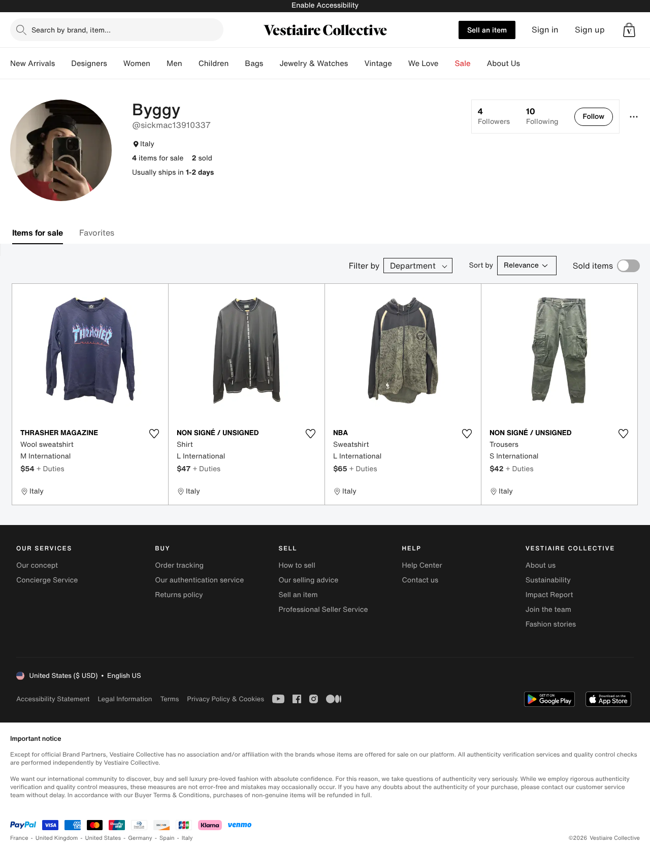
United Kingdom (57, 838)
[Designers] (115, 63)
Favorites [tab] (96, 232)
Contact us (420, 580)
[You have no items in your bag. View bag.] (629, 30)
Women (136, 63)
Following (542, 116)
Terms (169, 699)
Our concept (37, 565)
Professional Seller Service (323, 609)
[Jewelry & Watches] (356, 63)
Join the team (548, 609)
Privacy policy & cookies (225, 699)
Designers (89, 63)
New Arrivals (32, 63)
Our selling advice (308, 580)
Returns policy (179, 594)
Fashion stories (551, 624)
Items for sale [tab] (37, 232)
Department (413, 265)
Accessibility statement (52, 699)
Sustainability (548, 580)
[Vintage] (400, 63)
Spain (167, 838)
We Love (423, 63)
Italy (187, 838)
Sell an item (487, 29)
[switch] (628, 265)
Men (174, 63)
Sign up (590, 29)
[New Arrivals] (63, 63)
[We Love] (447, 63)
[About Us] (528, 63)
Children (214, 63)
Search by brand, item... (71, 29)
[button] (629, 30)
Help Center (422, 565)
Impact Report (549, 594)
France (19, 838)
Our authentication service (199, 580)
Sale (463, 63)
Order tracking (179, 565)
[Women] (158, 63)
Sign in (545, 29)
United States (103, 838)
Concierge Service (47, 580)
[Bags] (271, 63)
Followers (494, 116)
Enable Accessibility (325, 5)
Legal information (125, 699)
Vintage (378, 63)
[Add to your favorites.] (154, 434)
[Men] (190, 63)
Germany (140, 838)
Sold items (593, 265)
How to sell (296, 565)
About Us (503, 63)
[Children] (237, 63)
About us (541, 565)
